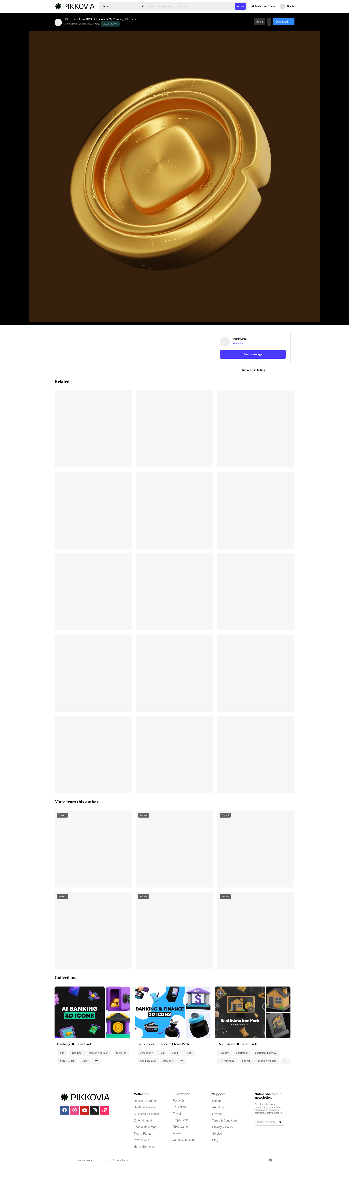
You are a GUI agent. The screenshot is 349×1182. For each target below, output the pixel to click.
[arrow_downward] (126, 460)
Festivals (178, 1100)
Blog (215, 1140)
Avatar (177, 1133)
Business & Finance (147, 1114)
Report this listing (240, 370)
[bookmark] (269, 22)
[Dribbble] (74, 1110)
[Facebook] (64, 1110)
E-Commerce (181, 1094)
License (217, 1114)
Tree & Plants (142, 1133)
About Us (218, 1107)
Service (217, 1133)
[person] (58, 22)
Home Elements (144, 1146)
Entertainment (143, 1120)
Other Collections (184, 1139)
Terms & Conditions (224, 1120)
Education (179, 1107)
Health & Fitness (144, 1107)
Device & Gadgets (145, 1100)
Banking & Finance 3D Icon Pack (163, 1044)
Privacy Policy (84, 1160)
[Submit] (280, 1121)
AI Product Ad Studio (263, 6)
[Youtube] (84, 1110)
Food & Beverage (145, 1127)
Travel (177, 1113)
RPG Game (180, 1126)
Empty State (180, 1120)
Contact (217, 1100)
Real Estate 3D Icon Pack (237, 1044)
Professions (141, 1140)
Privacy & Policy (222, 1127)
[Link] (104, 1110)
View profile (239, 343)
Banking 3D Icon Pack (74, 1044)
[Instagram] (94, 1110)
